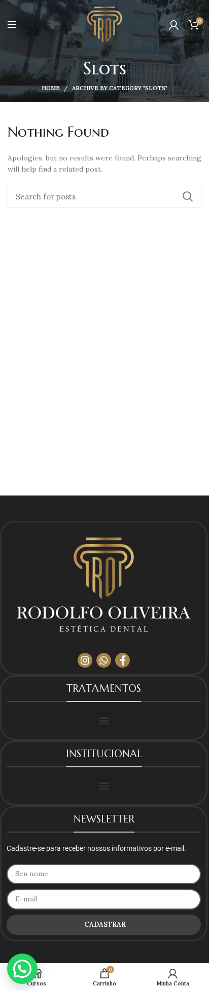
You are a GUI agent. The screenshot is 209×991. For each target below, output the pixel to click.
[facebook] (122, 660)
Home (51, 88)
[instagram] (85, 660)
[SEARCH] (187, 196)
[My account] (174, 25)
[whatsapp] (103, 660)
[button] (103, 720)
